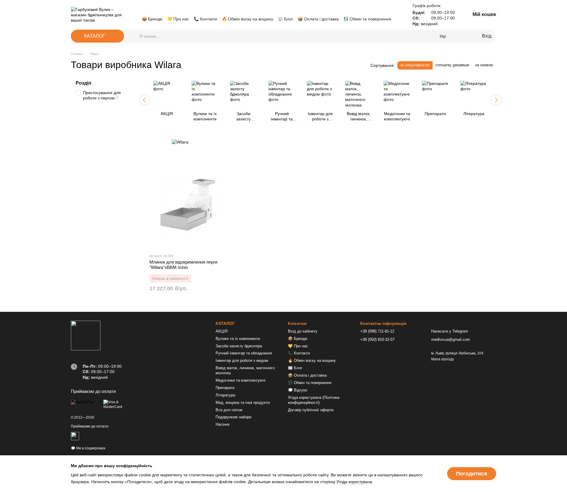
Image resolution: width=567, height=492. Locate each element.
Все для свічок (229, 410)
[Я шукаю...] (134, 36)
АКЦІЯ (221, 331)
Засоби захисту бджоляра (239, 346)
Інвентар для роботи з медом (242, 360)
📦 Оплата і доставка (318, 19)
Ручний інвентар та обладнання (244, 353)
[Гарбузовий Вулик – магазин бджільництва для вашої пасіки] (85, 335)
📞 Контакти (205, 19)
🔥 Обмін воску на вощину (247, 19)
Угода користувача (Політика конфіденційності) (313, 400)
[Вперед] (496, 100)
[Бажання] (467, 36)
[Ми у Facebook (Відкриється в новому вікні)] (144, 10)
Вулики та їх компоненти (238, 338)
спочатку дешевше (452, 65)
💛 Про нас (178, 19)
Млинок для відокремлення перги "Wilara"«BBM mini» (183, 264)
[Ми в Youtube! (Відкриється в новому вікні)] (151, 10)
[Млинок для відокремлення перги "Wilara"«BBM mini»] (188, 204)
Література (225, 395)
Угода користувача (354, 481)
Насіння (222, 424)
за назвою (484, 65)
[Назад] (144, 99)
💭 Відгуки (297, 390)
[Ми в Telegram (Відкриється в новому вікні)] (165, 10)
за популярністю (415, 65)
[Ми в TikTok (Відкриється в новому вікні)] (172, 10)
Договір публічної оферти (310, 410)
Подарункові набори (233, 417)
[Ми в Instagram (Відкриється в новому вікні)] (158, 10)
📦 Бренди (152, 19)
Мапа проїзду (442, 359)
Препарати (225, 387)
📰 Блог (285, 19)
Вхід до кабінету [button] (302, 331)
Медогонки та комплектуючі (240, 380)
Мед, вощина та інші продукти (243, 402)
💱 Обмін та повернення (367, 19)
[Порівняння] (458, 36)
